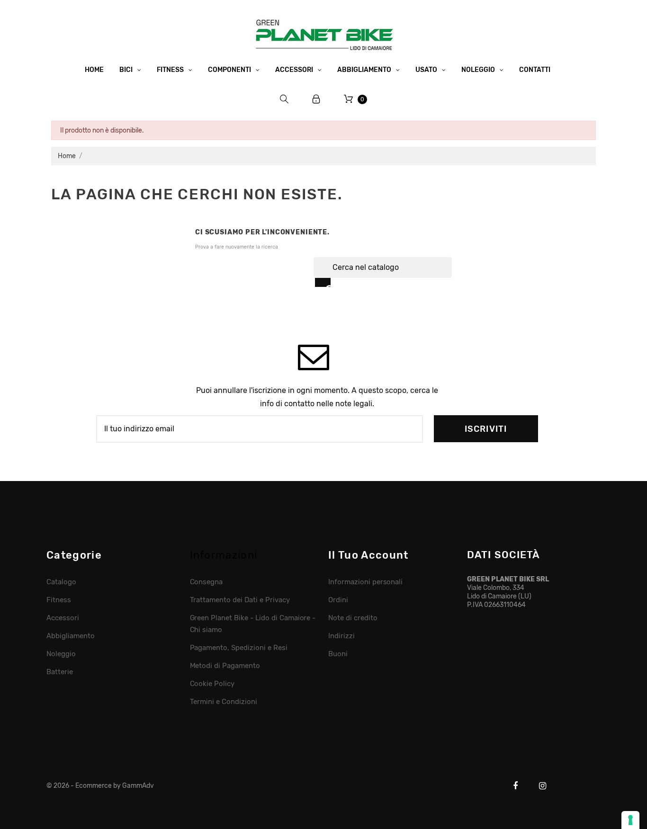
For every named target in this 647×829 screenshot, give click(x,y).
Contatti (534, 70)
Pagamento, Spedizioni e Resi (239, 647)
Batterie (59, 672)
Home (94, 70)
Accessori (62, 618)
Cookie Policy (212, 683)
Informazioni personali (365, 582)
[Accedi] (316, 99)
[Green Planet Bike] (323, 33)
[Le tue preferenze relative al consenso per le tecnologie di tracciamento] (630, 820)
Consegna (206, 582)
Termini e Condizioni (223, 701)
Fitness (58, 600)
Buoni (338, 654)
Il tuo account (368, 555)
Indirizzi (341, 636)
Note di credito (352, 618)
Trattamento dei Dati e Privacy (240, 600)
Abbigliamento (70, 636)
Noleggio (61, 654)
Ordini (338, 600)
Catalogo (61, 582)
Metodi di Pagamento (225, 665)
